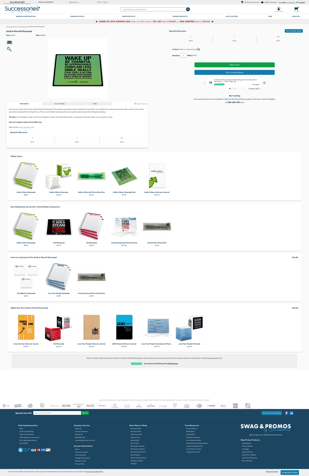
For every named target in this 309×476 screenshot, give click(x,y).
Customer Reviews (81, 431)
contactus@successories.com (85, 440)
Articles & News (191, 428)
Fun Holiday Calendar (193, 440)
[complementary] (154, 21)
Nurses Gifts (135, 440)
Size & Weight (60, 104)
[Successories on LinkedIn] (292, 413)
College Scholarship (193, 452)
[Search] (188, 9)
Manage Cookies (80, 461)
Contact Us (79, 434)
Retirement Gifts (136, 434)
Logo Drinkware (247, 452)
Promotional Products (138, 452)
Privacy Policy (80, 464)
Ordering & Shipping (26, 431)
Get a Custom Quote (293, 31)
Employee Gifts (128, 16)
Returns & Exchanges (26, 434)
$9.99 (58, 244)
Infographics (190, 434)
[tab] (24, 103)
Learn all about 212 (26, 127)
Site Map (134, 464)
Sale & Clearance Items (138, 458)
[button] (17, 2)
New (270, 16)
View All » (295, 257)
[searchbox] (155, 9)
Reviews (172, 363)
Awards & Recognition (26, 16)
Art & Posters (232, 16)
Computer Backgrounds (194, 446)
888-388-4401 (80, 437)
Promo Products (180, 16)
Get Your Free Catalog (272, 413)
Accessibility (23, 443)
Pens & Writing (247, 461)
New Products (135, 455)
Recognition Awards (138, 446)
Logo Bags (245, 449)
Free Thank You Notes (193, 449)
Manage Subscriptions (82, 458)
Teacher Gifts (135, 437)
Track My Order (80, 455)
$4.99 (124, 193)
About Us (78, 428)
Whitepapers (190, 431)
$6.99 (26, 294)
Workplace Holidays (193, 437)
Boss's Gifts (135, 443)
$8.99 (26, 193)
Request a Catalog (137, 461)
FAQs (95, 104)
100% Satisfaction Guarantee (29, 437)
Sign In (77, 449)
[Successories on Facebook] (286, 413)
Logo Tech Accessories (249, 458)
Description (24, 104)
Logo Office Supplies (249, 455)
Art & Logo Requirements (28, 440)
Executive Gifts (136, 431)
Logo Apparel (246, 443)
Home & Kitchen (247, 446)
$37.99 (124, 244)
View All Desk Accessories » (49, 207)
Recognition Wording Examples (197, 443)
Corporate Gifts (77, 16)
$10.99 (156, 193)
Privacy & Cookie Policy (94, 471)
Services (296, 16)
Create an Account (81, 452)
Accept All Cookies (290, 472)
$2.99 (91, 193)
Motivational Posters (138, 449)
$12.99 (58, 193)
